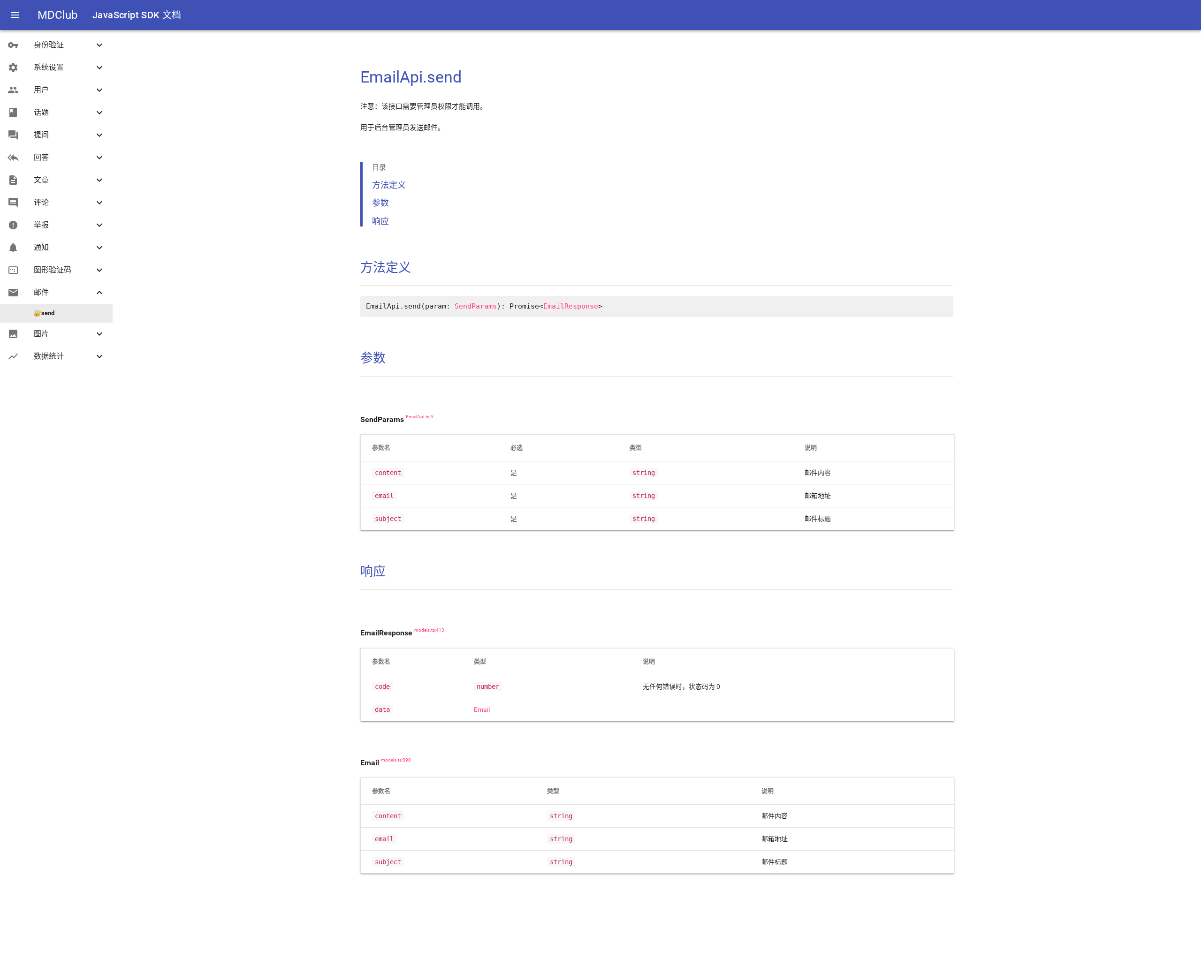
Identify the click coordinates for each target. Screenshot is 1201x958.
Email (482, 709)
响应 (380, 221)
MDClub (57, 15)
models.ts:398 (396, 760)
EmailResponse (570, 306)
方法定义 (389, 185)
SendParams (476, 306)
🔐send (44, 313)
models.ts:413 (429, 630)
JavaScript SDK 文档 (137, 15)
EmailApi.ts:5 (419, 417)
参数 (380, 203)
